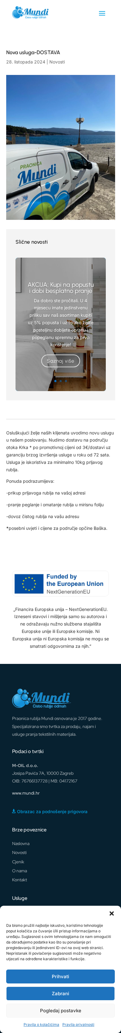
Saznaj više (60, 361)
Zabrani (60, 993)
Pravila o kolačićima (41, 1024)
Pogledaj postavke (60, 1010)
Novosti (57, 61)
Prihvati (60, 976)
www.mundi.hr (26, 793)
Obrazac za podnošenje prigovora (52, 811)
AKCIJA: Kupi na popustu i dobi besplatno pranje (61, 287)
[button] (112, 913)
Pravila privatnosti (78, 1024)
